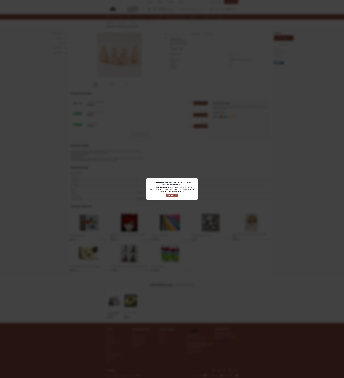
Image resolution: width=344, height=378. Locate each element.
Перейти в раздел (172, 195)
